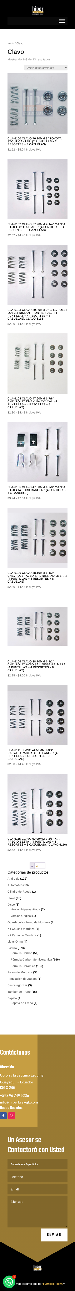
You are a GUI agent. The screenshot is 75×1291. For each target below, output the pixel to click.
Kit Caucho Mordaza (21, 928)
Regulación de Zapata (22, 978)
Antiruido (13, 878)
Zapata (12, 998)
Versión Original (21, 915)
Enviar (54, 1235)
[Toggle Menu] (62, 21)
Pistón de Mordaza (20, 972)
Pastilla (12, 948)
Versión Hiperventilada (25, 909)
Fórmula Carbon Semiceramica (31, 959)
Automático (15, 885)
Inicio (11, 43)
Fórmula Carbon (21, 953)
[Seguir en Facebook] (3, 1115)
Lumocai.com (53, 1284)
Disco (11, 904)
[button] (9, 1282)
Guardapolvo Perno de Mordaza (29, 922)
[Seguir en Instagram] (11, 1115)
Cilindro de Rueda (19, 891)
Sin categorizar (17, 985)
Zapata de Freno (22, 1003)
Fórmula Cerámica (23, 966)
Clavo (11, 898)
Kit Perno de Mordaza (22, 935)
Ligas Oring (15, 941)
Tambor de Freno (19, 991)
